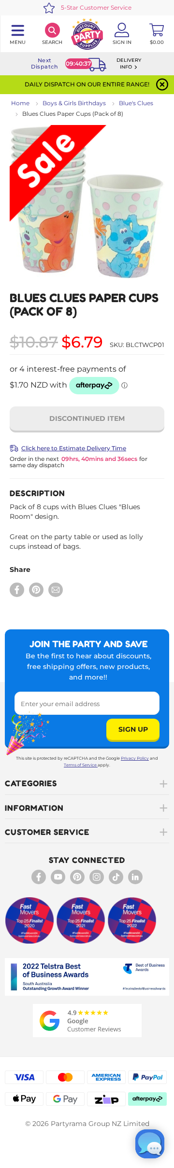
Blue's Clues (136, 103)
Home (20, 103)
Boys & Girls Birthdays (74, 103)
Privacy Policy (135, 758)
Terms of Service (80, 765)
